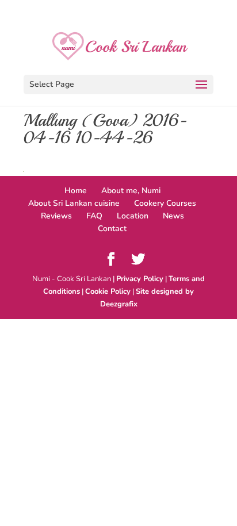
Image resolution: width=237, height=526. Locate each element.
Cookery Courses (165, 203)
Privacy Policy (139, 279)
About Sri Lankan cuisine (74, 203)
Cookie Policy (108, 291)
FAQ (94, 215)
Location (132, 215)
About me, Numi (130, 190)
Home (75, 190)
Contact (112, 228)
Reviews (56, 215)
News (173, 215)
